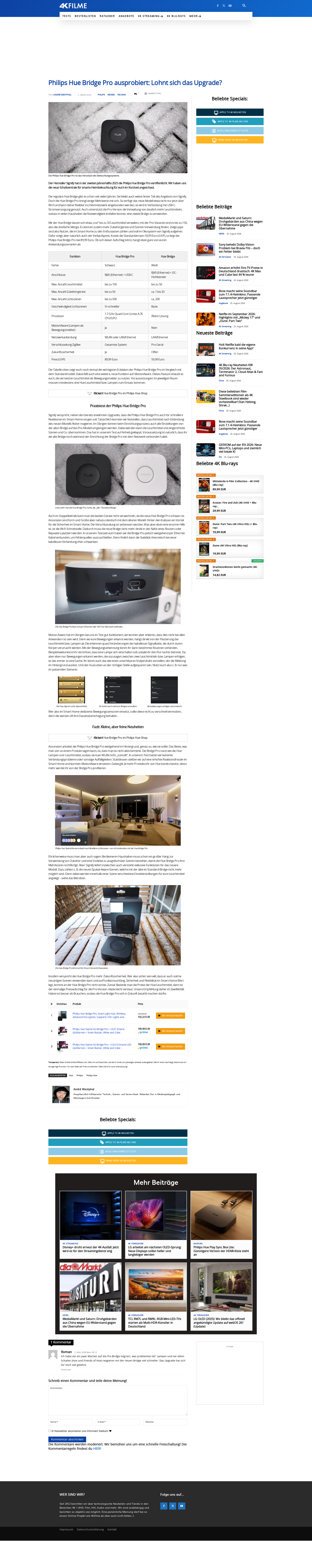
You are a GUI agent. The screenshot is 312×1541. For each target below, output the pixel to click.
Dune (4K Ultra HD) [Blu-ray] (230, 545)
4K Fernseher (225, 257)
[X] (224, 6)
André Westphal (62, 95)
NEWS (221, 234)
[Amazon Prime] (143, 1033)
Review (111, 95)
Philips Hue (91, 1075)
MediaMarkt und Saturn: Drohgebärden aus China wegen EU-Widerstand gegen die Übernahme (90, 1323)
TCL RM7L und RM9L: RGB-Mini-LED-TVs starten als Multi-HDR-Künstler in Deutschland (154, 1323)
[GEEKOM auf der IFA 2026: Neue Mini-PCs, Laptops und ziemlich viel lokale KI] (205, 449)
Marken (198, 1244)
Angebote (223, 303)
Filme (221, 381)
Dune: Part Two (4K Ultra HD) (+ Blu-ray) (235, 525)
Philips (101, 95)
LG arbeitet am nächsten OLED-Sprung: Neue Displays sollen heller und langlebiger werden (154, 1251)
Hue (71, 1075)
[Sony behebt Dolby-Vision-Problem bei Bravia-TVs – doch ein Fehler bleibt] (205, 249)
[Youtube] (230, 6)
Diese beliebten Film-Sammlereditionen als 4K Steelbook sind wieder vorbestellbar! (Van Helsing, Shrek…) (237, 398)
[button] (244, 6)
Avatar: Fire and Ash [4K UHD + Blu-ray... (235, 504)
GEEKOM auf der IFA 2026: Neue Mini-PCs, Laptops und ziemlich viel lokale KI (240, 448)
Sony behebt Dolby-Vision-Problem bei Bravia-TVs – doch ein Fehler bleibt (239, 248)
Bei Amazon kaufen (172, 1015)
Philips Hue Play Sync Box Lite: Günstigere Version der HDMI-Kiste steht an (221, 1251)
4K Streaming (225, 280)
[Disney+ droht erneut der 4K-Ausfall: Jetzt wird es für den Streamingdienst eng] (90, 1215)
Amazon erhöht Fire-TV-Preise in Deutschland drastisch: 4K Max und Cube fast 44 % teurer (241, 271)
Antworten (66, 1370)
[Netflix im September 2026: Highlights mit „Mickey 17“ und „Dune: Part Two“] (205, 319)
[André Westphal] (61, 1094)
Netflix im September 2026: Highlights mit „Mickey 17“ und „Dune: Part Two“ (239, 317)
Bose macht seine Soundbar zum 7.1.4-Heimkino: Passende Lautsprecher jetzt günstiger (239, 294)
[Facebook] (218, 6)
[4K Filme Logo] (79, 5)
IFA (220, 457)
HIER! (97, 1448)
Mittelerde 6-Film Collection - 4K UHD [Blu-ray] (236, 482)
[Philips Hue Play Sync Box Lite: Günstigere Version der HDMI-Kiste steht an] (221, 1215)
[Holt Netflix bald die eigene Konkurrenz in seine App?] (205, 349)
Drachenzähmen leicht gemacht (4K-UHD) (235, 568)
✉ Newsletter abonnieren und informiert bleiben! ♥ (81, 1430)
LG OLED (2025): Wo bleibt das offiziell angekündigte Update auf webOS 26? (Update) (219, 1323)
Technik (121, 95)
